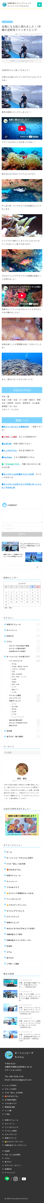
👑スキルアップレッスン (17, 905)
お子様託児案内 (11, 1100)
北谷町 (14, 679)
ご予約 (7, 1114)
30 (38, 602)
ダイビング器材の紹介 (24, 648)
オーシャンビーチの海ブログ (23, 656)
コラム (23, 641)
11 (11, 596)
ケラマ (14, 687)
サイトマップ (10, 1172)
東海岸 (14, 682)
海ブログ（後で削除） (23, 736)
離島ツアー (15, 689)
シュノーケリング (17, 717)
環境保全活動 (10, 1107)
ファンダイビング (7, 22)
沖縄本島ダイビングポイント (16, 1145)
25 (11, 602)
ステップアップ (24, 698)
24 (6, 602)
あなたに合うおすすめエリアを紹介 (21, 928)
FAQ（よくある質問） (13, 1154)
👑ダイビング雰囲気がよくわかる (20, 893)
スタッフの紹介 (11, 1089)
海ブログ (10, 958)
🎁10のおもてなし (14, 869)
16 (38, 596)
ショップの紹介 (11, 1085)
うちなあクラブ (13, 887)
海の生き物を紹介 (24, 720)
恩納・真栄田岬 (17, 674)
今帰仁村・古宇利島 (18, 669)
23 (38, 599)
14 (27, 596)
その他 (14, 692)
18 (11, 599)
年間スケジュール (23, 624)
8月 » (11, 607)
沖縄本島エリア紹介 (15, 934)
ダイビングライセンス (15, 911)
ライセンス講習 (24, 695)
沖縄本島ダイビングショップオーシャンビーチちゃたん (19, 4)
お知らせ (23, 636)
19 (17, 599)
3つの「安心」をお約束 (16, 863)
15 (33, 596)
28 (27, 602)
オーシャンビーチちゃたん (24, 1055)
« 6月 (5, 607)
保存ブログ (24, 725)
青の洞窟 (15, 706)
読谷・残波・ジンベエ (19, 677)
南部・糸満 (15, 684)
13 (22, 596)
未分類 (23, 731)
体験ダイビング (24, 701)
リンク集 (8, 1110)
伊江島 (14, 664)
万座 (13, 671)
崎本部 (14, 709)
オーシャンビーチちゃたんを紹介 (20, 858)
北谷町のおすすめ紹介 (24, 651)
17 (6, 599)
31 (6, 605)
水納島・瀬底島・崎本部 (20, 666)
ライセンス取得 (11, 1131)
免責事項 (8, 1169)
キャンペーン (23, 630)
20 (22, 599)
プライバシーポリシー (13, 1165)
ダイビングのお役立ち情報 (24, 646)
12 (17, 596)
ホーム (9, 852)
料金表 (9, 946)
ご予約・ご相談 (13, 963)
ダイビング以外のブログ (24, 723)
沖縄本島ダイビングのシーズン (19, 940)
